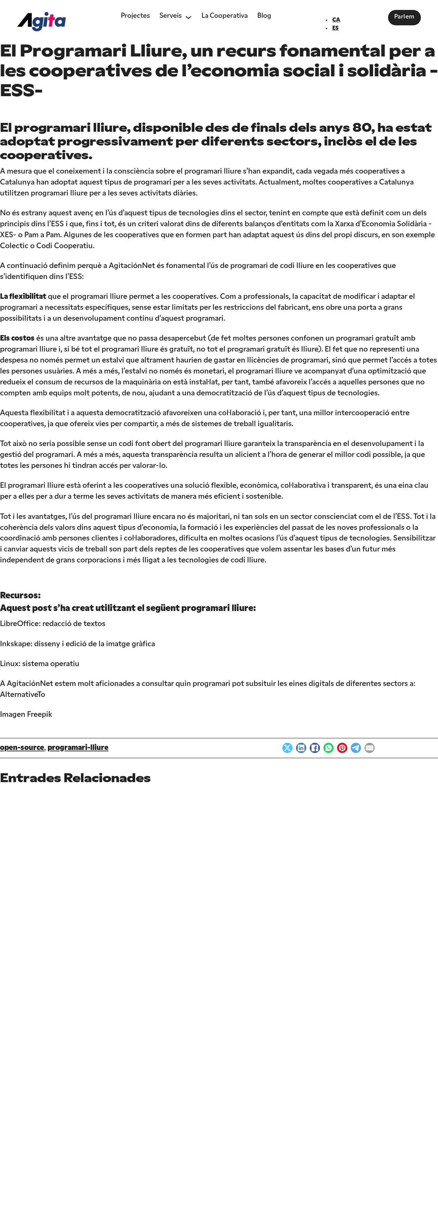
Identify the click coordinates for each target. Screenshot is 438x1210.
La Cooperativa (225, 16)
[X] (287, 748)
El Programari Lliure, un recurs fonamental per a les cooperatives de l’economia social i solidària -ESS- (398, 995)
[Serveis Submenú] (188, 16)
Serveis (170, 16)
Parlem (404, 17)
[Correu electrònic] (369, 748)
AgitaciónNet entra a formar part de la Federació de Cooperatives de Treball (309, 994)
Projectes (135, 16)
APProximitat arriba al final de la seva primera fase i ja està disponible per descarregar (219, 995)
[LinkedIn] (301, 748)
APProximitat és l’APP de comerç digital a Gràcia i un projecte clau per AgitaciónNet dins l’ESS (130, 995)
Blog (264, 16)
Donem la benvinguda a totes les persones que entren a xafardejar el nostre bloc (42, 995)
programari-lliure (78, 748)
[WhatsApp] (328, 748)
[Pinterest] (342, 748)
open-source (22, 748)
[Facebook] (315, 748)
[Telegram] (356, 748)
